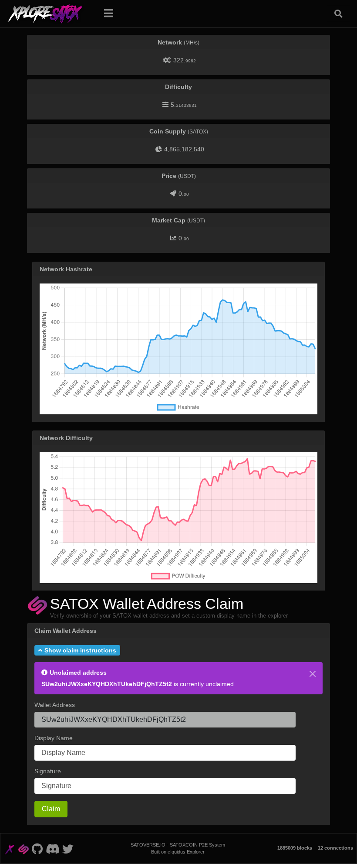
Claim (51, 809)
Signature (47, 771)
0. (183, 193)
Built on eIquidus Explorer (178, 851)
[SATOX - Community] (52, 848)
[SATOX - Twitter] (68, 848)
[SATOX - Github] (37, 848)
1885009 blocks (294, 847)
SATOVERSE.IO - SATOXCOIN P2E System (178, 844)
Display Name (53, 737)
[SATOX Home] (50, 13)
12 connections (335, 847)
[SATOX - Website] (23, 848)
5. (184, 104)
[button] (77, 650)
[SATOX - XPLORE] (9, 848)
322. (184, 60)
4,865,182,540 (184, 149)
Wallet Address (54, 704)
